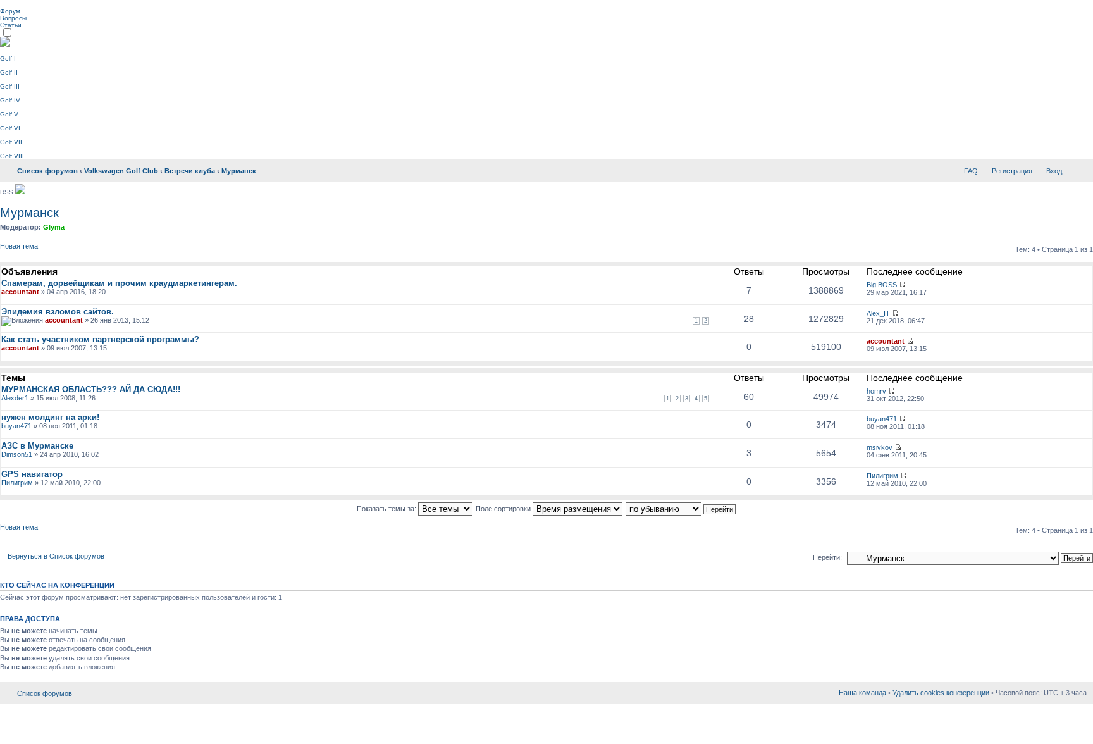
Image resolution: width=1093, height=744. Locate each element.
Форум (10, 11)
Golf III (10, 86)
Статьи (11, 25)
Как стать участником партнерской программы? (100, 339)
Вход (1054, 171)
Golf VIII (12, 155)
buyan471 (16, 426)
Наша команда (862, 693)
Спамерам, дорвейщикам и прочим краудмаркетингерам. (119, 283)
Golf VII (11, 142)
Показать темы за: (387, 508)
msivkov (879, 447)
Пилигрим (17, 483)
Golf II (9, 72)
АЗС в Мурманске (37, 445)
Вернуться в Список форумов (56, 556)
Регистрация (1012, 171)
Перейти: (827, 557)
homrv (876, 391)
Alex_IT (878, 313)
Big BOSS (882, 284)
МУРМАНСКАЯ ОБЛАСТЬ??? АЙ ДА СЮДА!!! (90, 389)
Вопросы (13, 18)
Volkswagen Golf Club (121, 171)
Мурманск (238, 171)
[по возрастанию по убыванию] (681, 508)
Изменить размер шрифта (1077, 168)
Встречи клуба (189, 171)
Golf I (8, 58)
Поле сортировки (504, 508)
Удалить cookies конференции (940, 693)
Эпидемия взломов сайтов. (57, 311)
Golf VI (10, 128)
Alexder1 (14, 398)
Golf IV (10, 100)
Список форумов (47, 171)
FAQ (971, 171)
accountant (20, 291)
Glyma (54, 227)
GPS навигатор (32, 474)
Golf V (9, 114)
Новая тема (19, 246)
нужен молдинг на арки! (50, 417)
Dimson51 (16, 454)
